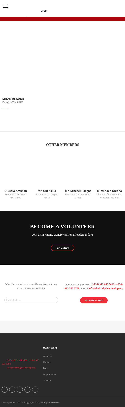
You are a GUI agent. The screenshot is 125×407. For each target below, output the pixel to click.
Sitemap (47, 380)
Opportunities (49, 374)
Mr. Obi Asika (47, 191)
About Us (47, 356)
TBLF (18, 402)
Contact (46, 362)
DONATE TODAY (94, 300)
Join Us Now (62, 247)
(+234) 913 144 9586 (16, 360)
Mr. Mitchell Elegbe (78, 191)
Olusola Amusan (15, 191)
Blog (45, 368)
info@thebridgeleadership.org (105, 288)
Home (7, 22)
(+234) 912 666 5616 (103, 284)
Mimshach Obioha (109, 191)
